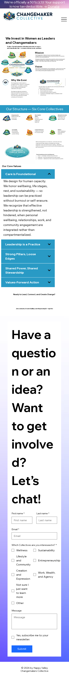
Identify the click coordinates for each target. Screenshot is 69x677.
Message (17, 610)
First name (18, 513)
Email (15, 529)
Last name (42, 513)
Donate (53, 6)
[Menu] (64, 19)
